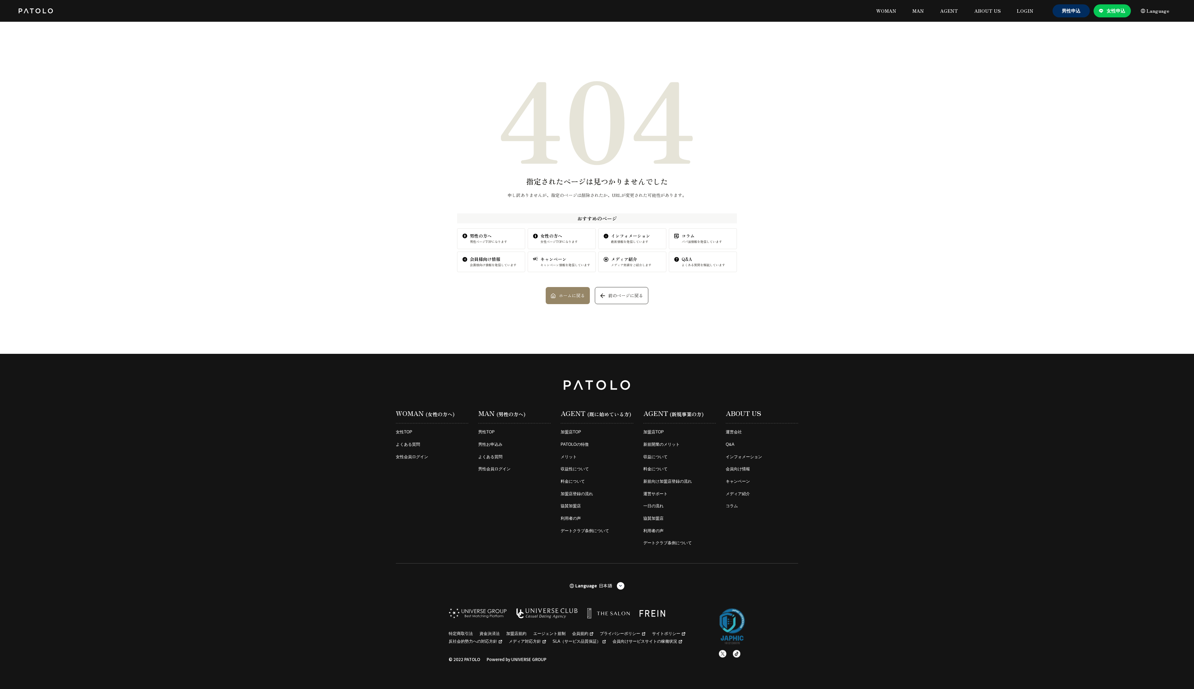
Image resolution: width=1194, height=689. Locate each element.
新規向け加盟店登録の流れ (667, 481)
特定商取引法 (461, 633)
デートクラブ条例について (585, 531)
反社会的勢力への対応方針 (473, 641)
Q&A (730, 444)
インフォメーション (744, 457)
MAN (918, 10)
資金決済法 (489, 633)
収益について (655, 457)
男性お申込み (490, 444)
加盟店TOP (571, 432)
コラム (732, 506)
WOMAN (886, 10)
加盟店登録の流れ (577, 494)
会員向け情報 (738, 469)
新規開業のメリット (661, 444)
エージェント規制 (549, 633)
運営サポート (655, 494)
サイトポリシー (666, 633)
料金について (573, 481)
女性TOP (404, 432)
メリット (569, 457)
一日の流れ (653, 506)
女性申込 (1116, 10)
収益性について (575, 469)
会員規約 (580, 633)
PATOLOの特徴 (575, 444)
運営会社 (734, 432)
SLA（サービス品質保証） (577, 641)
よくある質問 (408, 444)
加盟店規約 (516, 633)
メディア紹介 (738, 494)
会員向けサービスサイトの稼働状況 (645, 641)
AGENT (949, 10)
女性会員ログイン (412, 457)
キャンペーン (738, 481)
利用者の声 (571, 518)
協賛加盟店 (571, 506)
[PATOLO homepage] (36, 10)
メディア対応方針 (525, 641)
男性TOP (486, 432)
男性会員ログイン (494, 469)
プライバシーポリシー (620, 633)
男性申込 (1071, 10)
